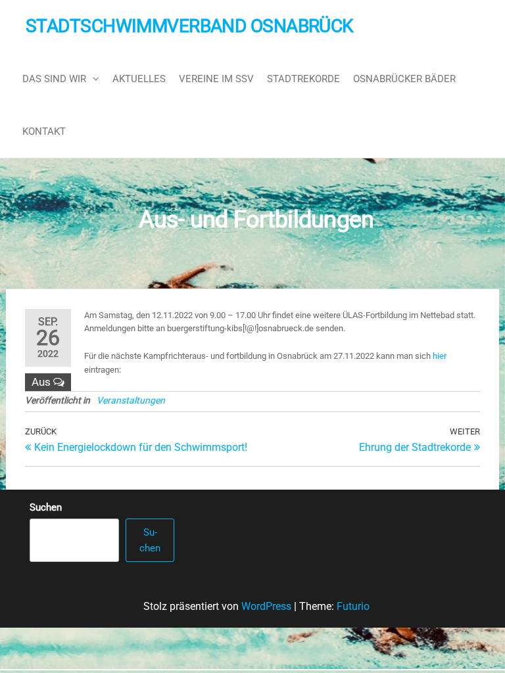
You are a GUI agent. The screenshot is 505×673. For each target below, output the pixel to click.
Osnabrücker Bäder (404, 79)
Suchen (46, 507)
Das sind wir (54, 79)
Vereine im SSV (216, 79)
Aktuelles (139, 79)
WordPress (266, 606)
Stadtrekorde (303, 79)
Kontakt (44, 131)
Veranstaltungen (131, 400)
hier (439, 356)
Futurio (353, 606)
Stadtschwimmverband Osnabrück (190, 26)
